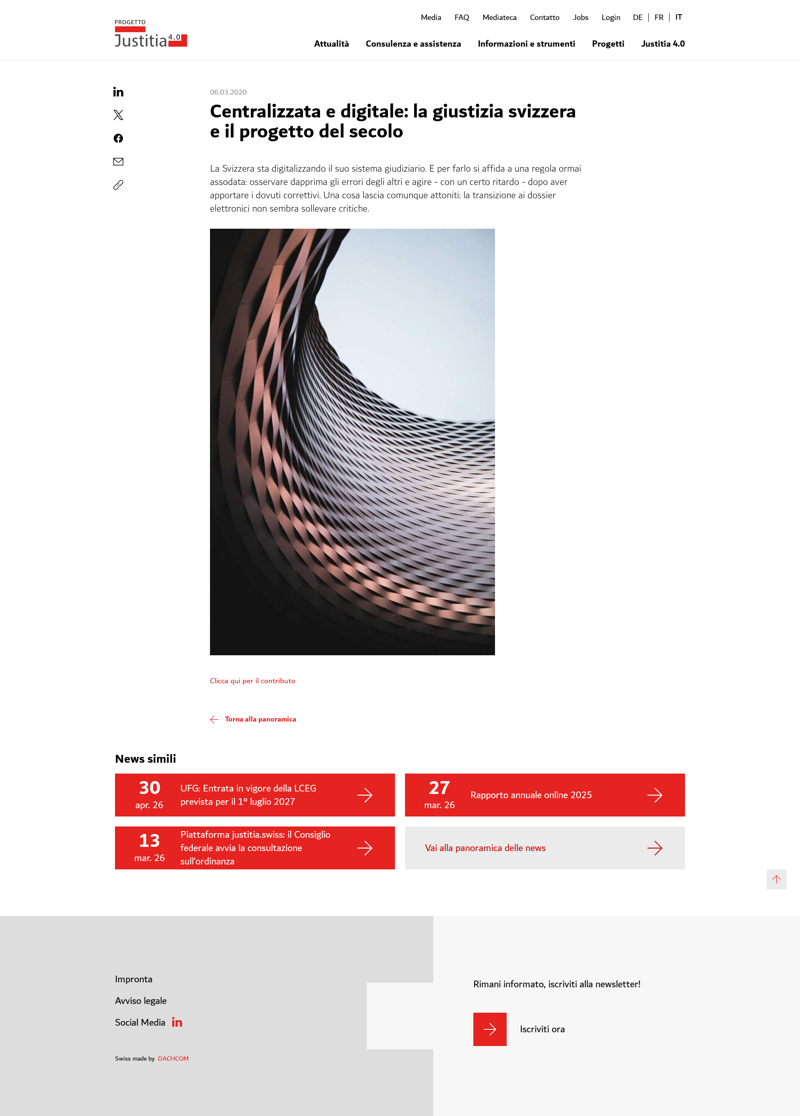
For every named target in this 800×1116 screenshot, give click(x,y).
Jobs (580, 17)
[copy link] (118, 162)
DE (638, 17)
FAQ (462, 17)
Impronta (133, 979)
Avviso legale (141, 1001)
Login (611, 17)
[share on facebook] (118, 138)
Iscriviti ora (542, 1029)
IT (678, 17)
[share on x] (118, 115)
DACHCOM (173, 1059)
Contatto (545, 17)
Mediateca (499, 17)
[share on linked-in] (118, 92)
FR (659, 17)
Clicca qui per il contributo (252, 680)
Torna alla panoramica (260, 719)
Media (431, 17)
